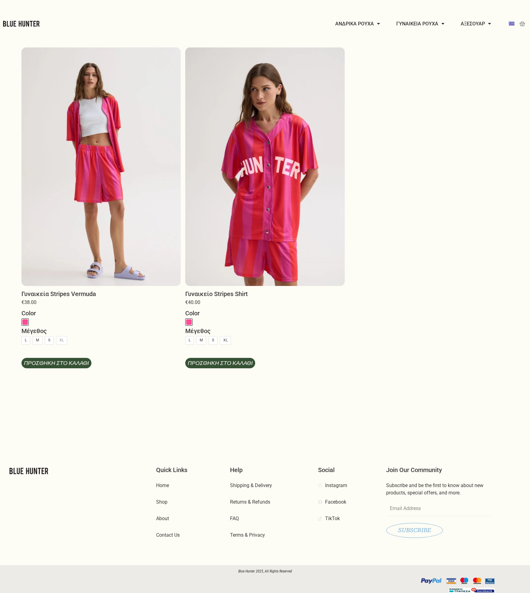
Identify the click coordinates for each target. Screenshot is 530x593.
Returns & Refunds (250, 502)
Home (162, 485)
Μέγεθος (34, 331)
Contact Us (168, 535)
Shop (161, 502)
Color (28, 313)
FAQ (234, 518)
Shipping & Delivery (251, 485)
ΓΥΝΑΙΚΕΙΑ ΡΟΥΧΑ (417, 23)
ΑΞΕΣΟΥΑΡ (473, 23)
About (162, 518)
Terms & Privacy (247, 535)
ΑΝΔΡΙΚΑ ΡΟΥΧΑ (354, 23)
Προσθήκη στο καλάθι (56, 363)
